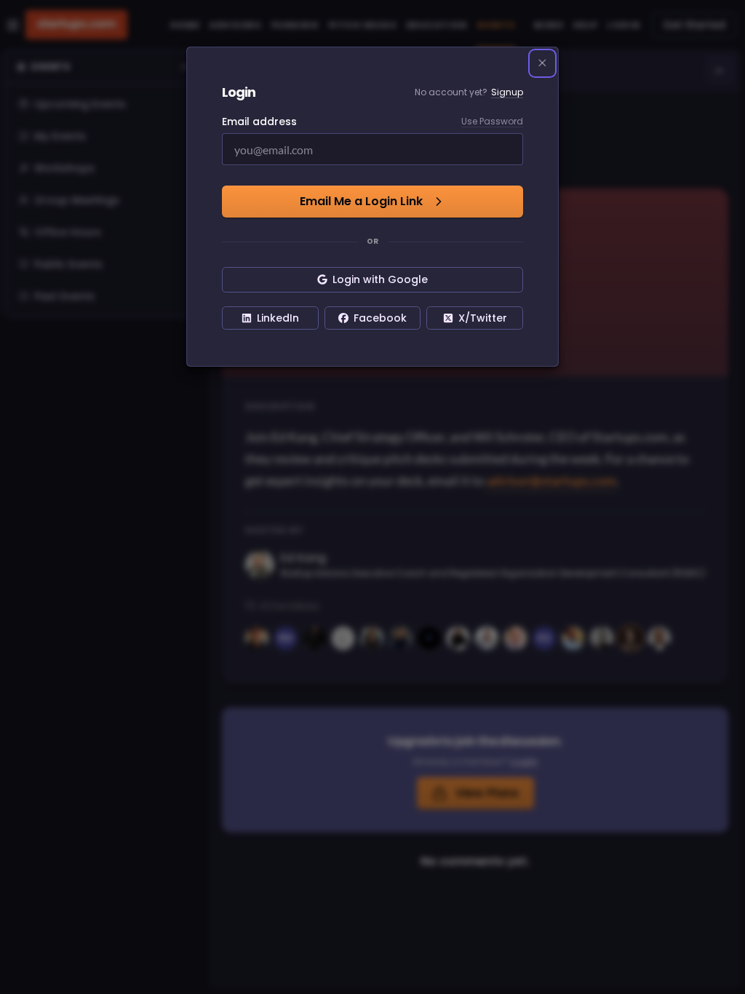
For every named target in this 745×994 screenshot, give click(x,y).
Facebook (380, 318)
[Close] (542, 63)
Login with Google (380, 279)
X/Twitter (482, 318)
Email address (259, 121)
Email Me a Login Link (361, 201)
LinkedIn (278, 318)
